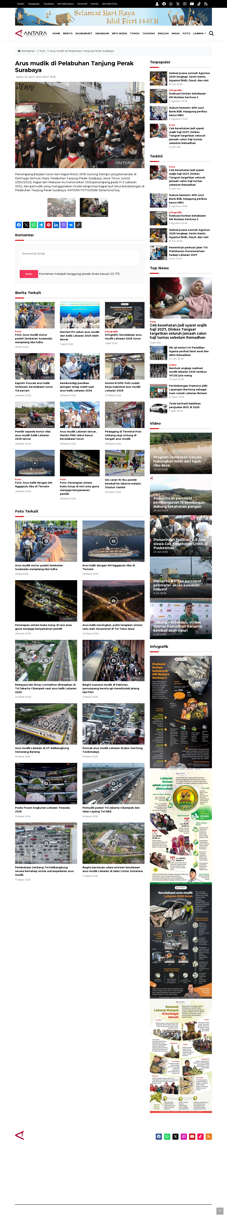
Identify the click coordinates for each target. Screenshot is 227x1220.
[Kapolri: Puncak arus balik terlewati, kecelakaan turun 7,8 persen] (35, 366)
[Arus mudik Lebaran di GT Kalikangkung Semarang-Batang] (46, 723)
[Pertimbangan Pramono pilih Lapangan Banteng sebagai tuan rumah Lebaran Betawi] (158, 391)
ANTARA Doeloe (127, 1173)
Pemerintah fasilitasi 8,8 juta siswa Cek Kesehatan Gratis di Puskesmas (180, 544)
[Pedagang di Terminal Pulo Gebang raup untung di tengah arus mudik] (125, 414)
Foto (186, 33)
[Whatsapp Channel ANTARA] (171, 4)
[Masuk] (157, 4)
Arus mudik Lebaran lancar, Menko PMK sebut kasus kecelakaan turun (78, 435)
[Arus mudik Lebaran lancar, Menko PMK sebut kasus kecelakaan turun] (79, 414)
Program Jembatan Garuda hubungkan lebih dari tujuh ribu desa (177, 461)
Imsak (176, 33)
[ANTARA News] (31, 33)
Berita (68, 33)
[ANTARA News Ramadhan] (34, 1135)
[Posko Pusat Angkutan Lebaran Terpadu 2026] (46, 783)
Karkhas (121, 1148)
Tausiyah (148, 33)
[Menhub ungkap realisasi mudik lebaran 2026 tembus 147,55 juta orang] (158, 370)
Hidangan (102, 33)
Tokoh (134, 33)
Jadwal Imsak (74, 1192)
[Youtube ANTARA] (192, 4)
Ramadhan (28, 51)
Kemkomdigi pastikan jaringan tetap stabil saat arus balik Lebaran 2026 (77, 387)
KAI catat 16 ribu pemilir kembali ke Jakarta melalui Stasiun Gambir (123, 483)
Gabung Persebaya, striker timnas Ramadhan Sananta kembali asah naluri (177, 626)
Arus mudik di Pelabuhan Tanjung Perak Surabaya (82, 51)
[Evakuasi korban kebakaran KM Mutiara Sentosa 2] (158, 95)
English (163, 33)
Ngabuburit (84, 33)
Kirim (29, 274)
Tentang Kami (176, 1179)
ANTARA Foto (109, 3)
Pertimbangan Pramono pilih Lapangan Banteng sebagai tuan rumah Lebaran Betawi (188, 389)
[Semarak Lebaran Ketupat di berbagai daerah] (181, 1055)
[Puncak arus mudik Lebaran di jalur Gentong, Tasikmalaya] (113, 723)
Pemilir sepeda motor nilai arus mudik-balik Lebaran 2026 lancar (32, 435)
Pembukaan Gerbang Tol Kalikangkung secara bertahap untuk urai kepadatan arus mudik (44, 871)
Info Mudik (119, 33)
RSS (169, 1192)
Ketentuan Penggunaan (183, 1161)
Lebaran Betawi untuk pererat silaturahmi (180, 874)
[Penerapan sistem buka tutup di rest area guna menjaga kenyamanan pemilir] (79, 463)
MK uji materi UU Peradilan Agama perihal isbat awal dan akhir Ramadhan (189, 351)
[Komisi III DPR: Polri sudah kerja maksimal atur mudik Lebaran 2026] (125, 366)
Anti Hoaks (123, 1154)
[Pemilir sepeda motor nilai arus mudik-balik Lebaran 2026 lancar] (35, 414)
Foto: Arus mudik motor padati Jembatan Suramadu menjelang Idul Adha (33, 338)
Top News (48, 3)
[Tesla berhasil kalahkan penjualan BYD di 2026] (158, 408)
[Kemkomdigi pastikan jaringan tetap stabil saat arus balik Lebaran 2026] (79, 366)
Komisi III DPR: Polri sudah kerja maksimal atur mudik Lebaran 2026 (122, 387)
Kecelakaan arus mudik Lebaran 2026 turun (174, 988)
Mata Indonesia (126, 1167)
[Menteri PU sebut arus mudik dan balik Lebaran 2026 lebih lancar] (79, 315)
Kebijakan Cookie (178, 1173)
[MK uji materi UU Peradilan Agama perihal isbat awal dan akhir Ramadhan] (158, 352)
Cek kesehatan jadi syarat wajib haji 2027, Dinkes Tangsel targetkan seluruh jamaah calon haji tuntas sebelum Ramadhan (187, 136)
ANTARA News (65, 3)
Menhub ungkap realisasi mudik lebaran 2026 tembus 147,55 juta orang (188, 372)
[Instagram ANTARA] (184, 4)
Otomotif (82, 3)
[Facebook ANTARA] (164, 4)
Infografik (111, 331)
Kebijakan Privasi (178, 1167)
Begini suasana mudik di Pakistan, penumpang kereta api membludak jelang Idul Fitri (110, 688)
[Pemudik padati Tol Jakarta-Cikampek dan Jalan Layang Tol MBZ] (113, 783)
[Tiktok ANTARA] (199, 4)
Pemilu (95, 3)
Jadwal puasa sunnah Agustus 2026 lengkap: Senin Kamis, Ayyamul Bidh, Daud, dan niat (189, 77)
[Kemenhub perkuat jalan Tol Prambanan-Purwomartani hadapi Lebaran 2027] (158, 252)
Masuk (171, 1154)
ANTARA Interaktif (128, 1161)
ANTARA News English (182, 1148)
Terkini (20, 3)
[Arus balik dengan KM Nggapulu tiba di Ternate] (35, 463)
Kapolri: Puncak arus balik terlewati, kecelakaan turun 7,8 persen (34, 387)
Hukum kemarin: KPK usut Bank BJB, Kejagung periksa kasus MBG (188, 111)
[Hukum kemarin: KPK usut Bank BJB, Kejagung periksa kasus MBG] (158, 113)
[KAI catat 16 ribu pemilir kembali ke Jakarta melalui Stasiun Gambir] (125, 463)
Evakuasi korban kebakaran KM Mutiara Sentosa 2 (177, 759)
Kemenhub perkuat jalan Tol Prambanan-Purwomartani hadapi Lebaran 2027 (188, 251)
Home (56, 33)
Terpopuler (34, 3)
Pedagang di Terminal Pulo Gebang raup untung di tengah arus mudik (123, 435)
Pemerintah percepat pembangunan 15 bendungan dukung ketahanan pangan (179, 502)
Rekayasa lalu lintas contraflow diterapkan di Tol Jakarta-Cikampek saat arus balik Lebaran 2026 (45, 688)
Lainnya (198, 33)
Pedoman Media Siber (181, 1186)
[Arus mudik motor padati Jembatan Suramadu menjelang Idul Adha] (35, 315)
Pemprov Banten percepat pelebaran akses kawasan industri (177, 585)
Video (173, 365)
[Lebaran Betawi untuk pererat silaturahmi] (181, 827)
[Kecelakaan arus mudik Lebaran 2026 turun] (125, 315)
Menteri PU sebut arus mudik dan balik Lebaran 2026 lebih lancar (79, 335)
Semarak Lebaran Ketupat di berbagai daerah (178, 1102)
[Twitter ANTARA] (178, 4)
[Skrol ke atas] (219, 1211)
